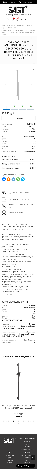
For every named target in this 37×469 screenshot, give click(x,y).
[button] (3, 421)
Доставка (27, 457)
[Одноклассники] (8, 179)
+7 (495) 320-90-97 (27, 2)
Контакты (10, 462)
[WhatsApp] (18, 179)
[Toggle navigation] (29, 20)
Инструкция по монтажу (11, 164)
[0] (12, 20)
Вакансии (10, 460)
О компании (10, 455)
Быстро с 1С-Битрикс (24, 466)
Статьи (27, 444)
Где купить (27, 462)
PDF (33, 160)
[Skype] (23, 179)
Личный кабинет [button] (10, 2)
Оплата (27, 460)
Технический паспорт (10, 160)
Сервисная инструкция (10, 168)
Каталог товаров (26, 455)
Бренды (10, 457)
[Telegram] (13, 179)
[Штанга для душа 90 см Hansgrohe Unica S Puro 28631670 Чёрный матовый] (18, 382)
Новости (27, 441)
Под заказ (18, 118)
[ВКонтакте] (4, 179)
